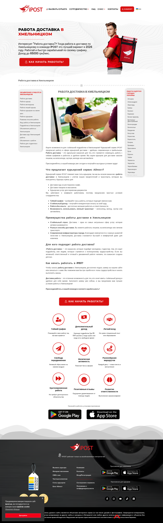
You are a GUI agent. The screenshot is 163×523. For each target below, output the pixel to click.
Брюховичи (132, 148)
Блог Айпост (57, 486)
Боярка (130, 142)
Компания (80, 467)
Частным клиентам (60, 479)
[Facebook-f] (107, 499)
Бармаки (131, 114)
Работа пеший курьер (28, 107)
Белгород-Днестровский (133, 120)
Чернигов (131, 163)
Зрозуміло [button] (23, 515)
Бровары (131, 145)
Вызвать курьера (59, 467)
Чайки (130, 157)
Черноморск (132, 169)
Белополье (132, 127)
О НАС (100, 9)
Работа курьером (26, 116)
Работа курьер (25, 101)
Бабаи (130, 108)
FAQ (93, 9)
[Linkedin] (134, 499)
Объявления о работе (28, 140)
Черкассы (131, 160)
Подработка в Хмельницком (30, 125)
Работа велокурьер (27, 104)
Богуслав (131, 133)
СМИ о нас (57, 475)
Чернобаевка (132, 166)
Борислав (131, 136)
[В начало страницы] (117, 516)
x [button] (42, 498)
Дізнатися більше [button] (12, 509)
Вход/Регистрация (84, 475)
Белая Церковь (133, 117)
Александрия (132, 102)
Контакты (113, 9)
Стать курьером (59, 482)
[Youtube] (120, 499)
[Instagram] (114, 499)
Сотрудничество (78, 9)
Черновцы (131, 172)
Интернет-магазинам (61, 471)
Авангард (131, 105)
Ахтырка (131, 99)
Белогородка (132, 124)
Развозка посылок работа (29, 119)
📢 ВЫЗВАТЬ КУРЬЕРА (56, 9)
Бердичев (131, 130)
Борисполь (132, 139)
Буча (129, 151)
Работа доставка (26, 98)
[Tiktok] (127, 499)
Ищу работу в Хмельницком (30, 122)
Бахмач (130, 111)
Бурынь (130, 154)
